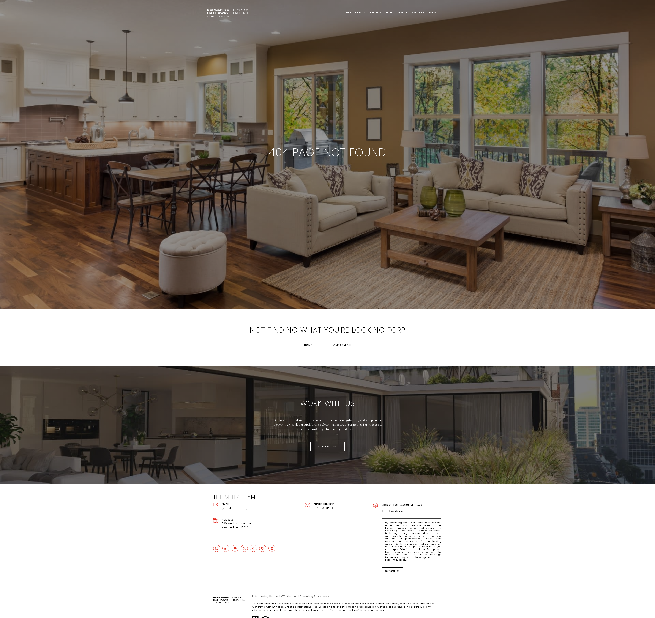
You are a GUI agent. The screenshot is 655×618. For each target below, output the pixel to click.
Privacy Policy (407, 528)
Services (418, 12)
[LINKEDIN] (225, 548)
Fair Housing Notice (265, 596)
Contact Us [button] (327, 446)
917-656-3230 (323, 508)
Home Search (341, 345)
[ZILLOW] (271, 548)
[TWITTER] (244, 548)
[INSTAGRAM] (216, 548)
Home (308, 345)
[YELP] (253, 548)
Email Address (393, 511)
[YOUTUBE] (235, 548)
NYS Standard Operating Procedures (305, 596)
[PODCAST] (262, 548)
